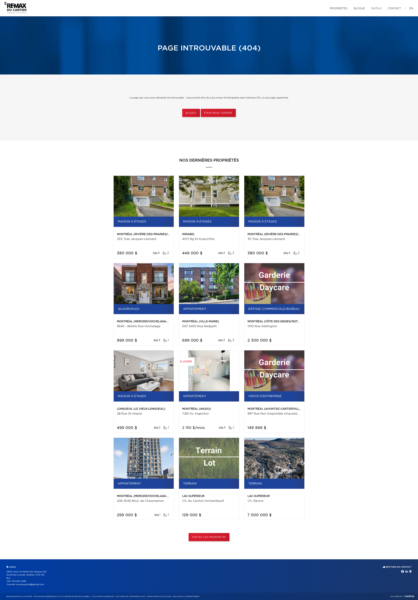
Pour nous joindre (218, 113)
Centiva (409, 596)
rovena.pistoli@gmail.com (30, 585)
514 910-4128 (19, 581)
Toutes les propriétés (209, 537)
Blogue (359, 8)
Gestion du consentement (186, 596)
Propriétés (338, 8)
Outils (376, 8)
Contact (394, 8)
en (411, 8)
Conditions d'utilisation (158, 596)
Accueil (191, 113)
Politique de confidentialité (130, 596)
